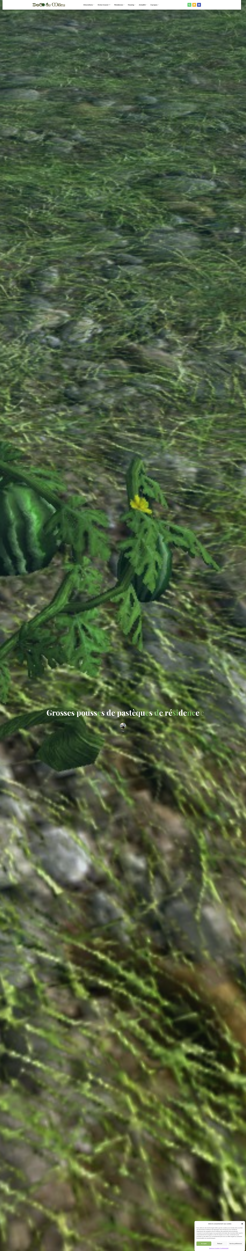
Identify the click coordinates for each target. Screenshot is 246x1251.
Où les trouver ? (104, 5)
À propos (153, 5)
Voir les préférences (235, 1243)
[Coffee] (194, 5)
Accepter (204, 1243)
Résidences (118, 5)
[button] (242, 1224)
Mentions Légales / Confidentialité (219, 1248)
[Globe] (199, 5)
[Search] (189, 5)
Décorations (88, 5)
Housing (131, 5)
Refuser (219, 1243)
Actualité (142, 5)
